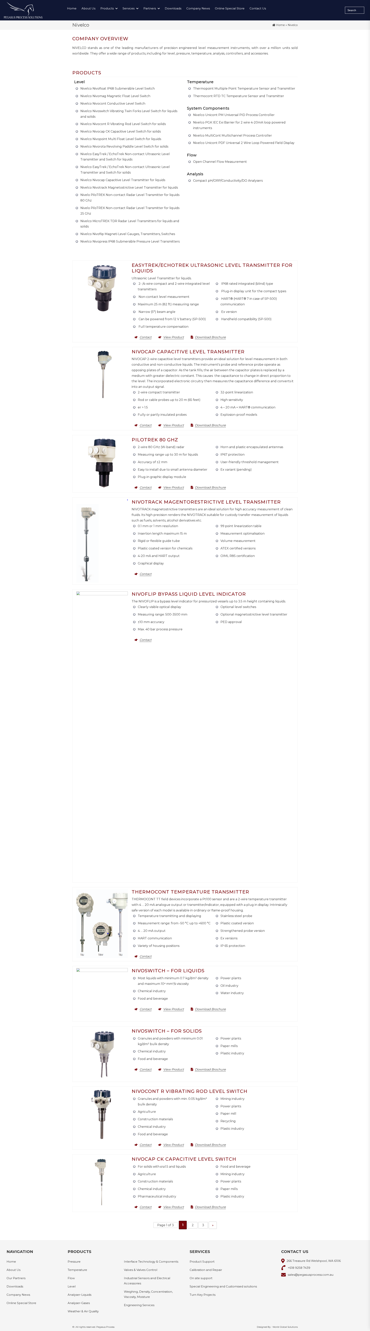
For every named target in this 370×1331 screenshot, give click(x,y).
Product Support (202, 1261)
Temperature (77, 1269)
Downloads (173, 8)
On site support (201, 1278)
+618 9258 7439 (299, 1267)
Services (129, 8)
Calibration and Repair (206, 1269)
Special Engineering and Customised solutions (223, 1286)
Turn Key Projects (202, 1294)
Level (72, 1286)
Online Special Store (230, 8)
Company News (198, 8)
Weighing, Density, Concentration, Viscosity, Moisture (148, 1294)
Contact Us (258, 8)
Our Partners (16, 1278)
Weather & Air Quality (83, 1311)
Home (72, 8)
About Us (88, 8)
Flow (71, 1278)
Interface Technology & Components (151, 1261)
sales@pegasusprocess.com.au (310, 1274)
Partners (149, 8)
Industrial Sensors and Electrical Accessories (147, 1280)
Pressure (74, 1261)
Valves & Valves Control (140, 1269)
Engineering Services (139, 1305)
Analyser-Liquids (79, 1294)
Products (107, 8)
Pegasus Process (105, 1326)
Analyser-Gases (79, 1303)
